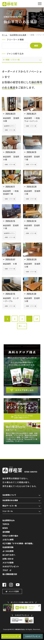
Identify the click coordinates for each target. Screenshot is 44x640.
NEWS (5, 528)
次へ (20, 326)
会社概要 (6, 532)
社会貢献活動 (7, 547)
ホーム (4, 35)
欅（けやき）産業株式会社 (9, 3)
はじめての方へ (8, 555)
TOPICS (5, 524)
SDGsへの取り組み (10, 535)
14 (36, 318)
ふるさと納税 (7, 539)
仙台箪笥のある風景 (18, 35)
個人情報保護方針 (9, 574)
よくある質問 (7, 551)
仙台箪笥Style (8, 520)
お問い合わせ (7, 558)
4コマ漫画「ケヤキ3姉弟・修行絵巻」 (18, 543)
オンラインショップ (9, 636)
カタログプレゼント (33, 636)
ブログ (5, 570)
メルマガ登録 (7, 562)
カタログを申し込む (24, 390)
